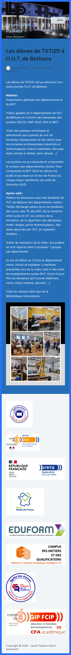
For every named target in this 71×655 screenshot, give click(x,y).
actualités (12, 71)
